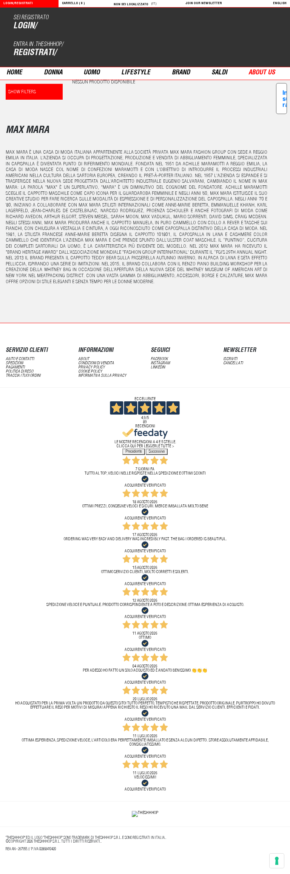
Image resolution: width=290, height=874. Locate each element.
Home (14, 73)
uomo (91, 73)
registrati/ (34, 53)
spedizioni (14, 363)
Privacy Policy (91, 367)
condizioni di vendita (96, 363)
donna (53, 73)
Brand (181, 73)
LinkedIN (158, 367)
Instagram (160, 363)
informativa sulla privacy (102, 376)
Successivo (157, 452)
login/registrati (18, 3)
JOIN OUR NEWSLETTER (204, 3)
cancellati (233, 363)
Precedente (133, 452)
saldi (219, 73)
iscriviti (230, 359)
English (280, 3)
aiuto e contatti (20, 359)
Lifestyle (135, 73)
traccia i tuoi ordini (23, 376)
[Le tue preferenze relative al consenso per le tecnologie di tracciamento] (277, 861)
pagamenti (15, 367)
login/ (25, 26)
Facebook (159, 359)
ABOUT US (261, 73)
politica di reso (19, 372)
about (83, 359)
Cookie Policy (90, 372)
